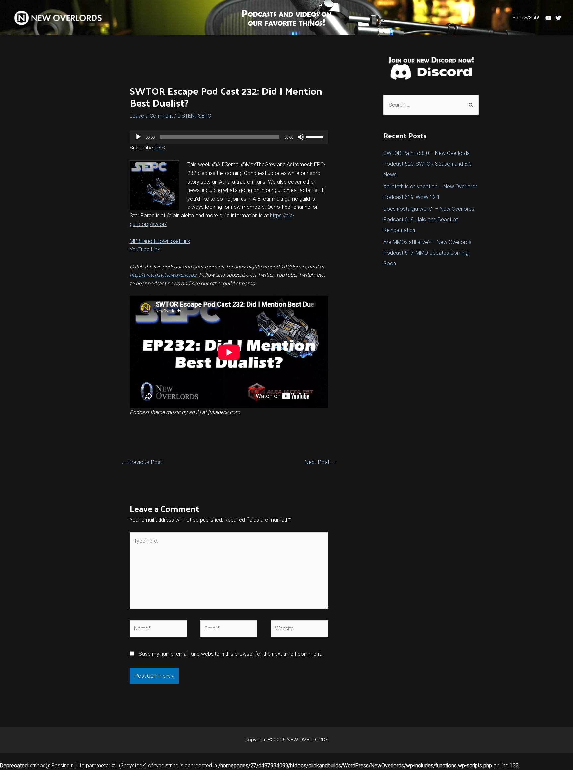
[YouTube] (548, 18)
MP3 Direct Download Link (160, 241)
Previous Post (141, 462)
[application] (229, 137)
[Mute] (300, 137)
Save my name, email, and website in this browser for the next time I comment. (230, 654)
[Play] (138, 137)
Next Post (320, 462)
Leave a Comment (151, 116)
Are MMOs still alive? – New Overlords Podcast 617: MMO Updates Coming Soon (427, 253)
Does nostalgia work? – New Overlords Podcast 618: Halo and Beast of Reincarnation (428, 219)
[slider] (315, 136)
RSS (160, 148)
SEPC (204, 116)
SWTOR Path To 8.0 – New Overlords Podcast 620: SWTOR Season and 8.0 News (427, 164)
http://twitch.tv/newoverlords (163, 275)
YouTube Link (145, 249)
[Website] (299, 630)
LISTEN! (186, 116)
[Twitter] (558, 18)
